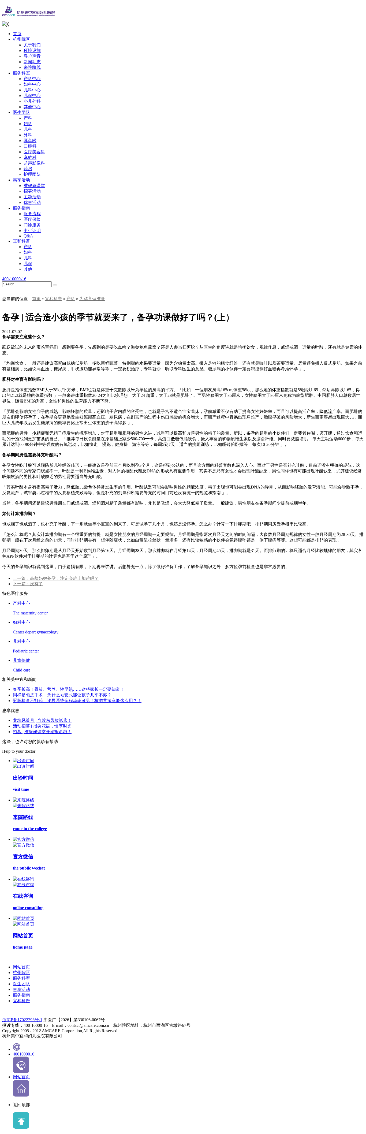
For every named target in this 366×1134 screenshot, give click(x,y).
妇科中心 (32, 84)
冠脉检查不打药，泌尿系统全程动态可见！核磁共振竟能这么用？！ (77, 700)
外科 (28, 135)
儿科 (28, 129)
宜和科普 (21, 241)
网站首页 (21, 967)
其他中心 (32, 107)
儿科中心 (32, 90)
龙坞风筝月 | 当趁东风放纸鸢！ (42, 720)
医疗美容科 (34, 152)
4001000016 (23, 1054)
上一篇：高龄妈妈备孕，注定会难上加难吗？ (56, 578)
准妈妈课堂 (34, 185)
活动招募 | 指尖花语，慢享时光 (42, 726)
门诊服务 (32, 225)
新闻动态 (32, 61)
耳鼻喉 (30, 140)
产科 (28, 118)
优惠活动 (32, 202)
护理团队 (32, 174)
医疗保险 (32, 219)
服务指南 (21, 208)
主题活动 (32, 197)
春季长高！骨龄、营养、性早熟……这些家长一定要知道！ (68, 689)
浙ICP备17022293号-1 (22, 1019)
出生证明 (32, 230)
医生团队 (21, 112)
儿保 (28, 263)
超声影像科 (34, 163)
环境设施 (32, 50)
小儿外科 (32, 101)
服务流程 (32, 213)
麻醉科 (30, 157)
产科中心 (32, 78)
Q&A (28, 236)
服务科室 (21, 73)
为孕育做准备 (92, 298)
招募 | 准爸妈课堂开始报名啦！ (42, 731)
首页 (17, 33)
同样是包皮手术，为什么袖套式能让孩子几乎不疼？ (62, 695)
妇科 (28, 123)
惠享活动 (21, 180)
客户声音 (32, 56)
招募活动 (32, 191)
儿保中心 (32, 95)
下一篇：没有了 (28, 583)
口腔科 (30, 146)
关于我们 (32, 45)
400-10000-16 (14, 279)
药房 (28, 168)
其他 (28, 269)
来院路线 (32, 67)
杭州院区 (21, 39)
